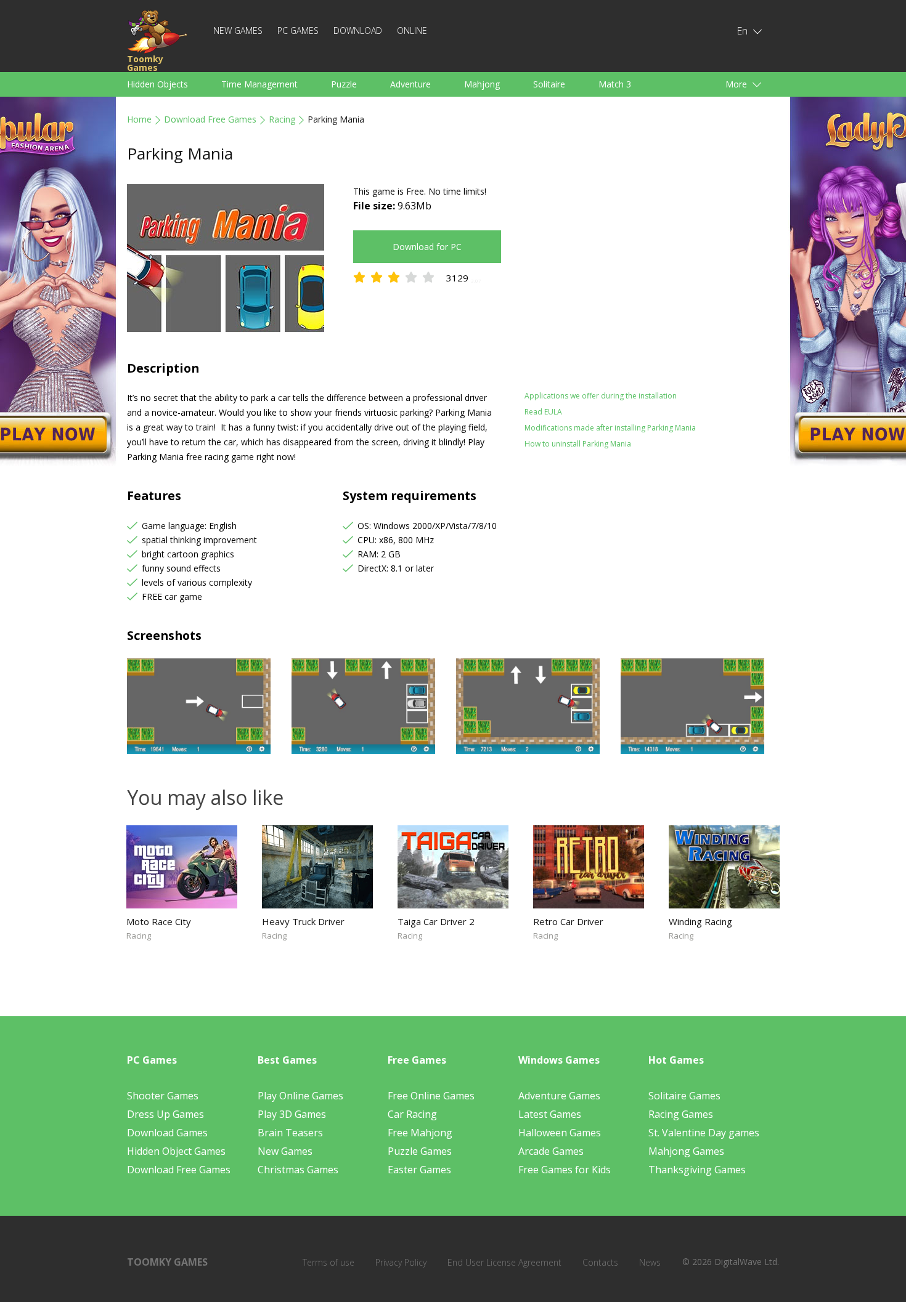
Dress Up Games (165, 1114)
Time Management (259, 84)
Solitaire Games (684, 1095)
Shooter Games (162, 1095)
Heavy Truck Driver (303, 921)
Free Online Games (431, 1095)
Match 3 (614, 84)
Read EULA (543, 411)
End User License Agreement (504, 1262)
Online (412, 30)
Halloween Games (559, 1132)
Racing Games (680, 1114)
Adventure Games (559, 1095)
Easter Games (419, 1169)
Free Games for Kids (564, 1169)
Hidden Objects (157, 84)
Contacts (600, 1262)
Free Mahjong (420, 1132)
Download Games (167, 1132)
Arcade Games (551, 1151)
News (650, 1262)
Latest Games (549, 1114)
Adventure (410, 84)
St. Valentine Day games (703, 1132)
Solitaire (549, 84)
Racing (282, 119)
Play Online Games (300, 1095)
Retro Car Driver (568, 921)
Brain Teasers (290, 1132)
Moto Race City (158, 921)
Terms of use (328, 1262)
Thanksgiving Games (697, 1169)
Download (357, 30)
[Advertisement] (631, 270)
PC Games (298, 30)
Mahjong (482, 84)
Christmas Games (298, 1169)
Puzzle (344, 84)
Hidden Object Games (176, 1151)
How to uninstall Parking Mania (577, 444)
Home (139, 119)
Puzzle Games (420, 1151)
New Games (238, 30)
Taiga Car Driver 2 (436, 921)
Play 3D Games (292, 1114)
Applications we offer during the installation (600, 395)
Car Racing (412, 1114)
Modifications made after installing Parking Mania (610, 428)
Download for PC (427, 247)
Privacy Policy (400, 1262)
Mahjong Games (686, 1151)
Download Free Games (210, 119)
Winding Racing (700, 921)
